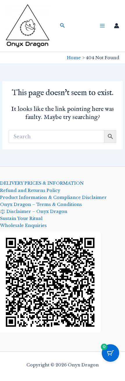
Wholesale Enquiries (23, 225)
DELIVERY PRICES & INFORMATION (42, 183)
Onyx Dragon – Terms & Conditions (41, 204)
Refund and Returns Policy (30, 190)
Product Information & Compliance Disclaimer (53, 197)
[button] (62, 25)
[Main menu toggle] (102, 26)
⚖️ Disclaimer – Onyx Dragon (33, 211)
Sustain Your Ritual (21, 218)
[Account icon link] (116, 25)
